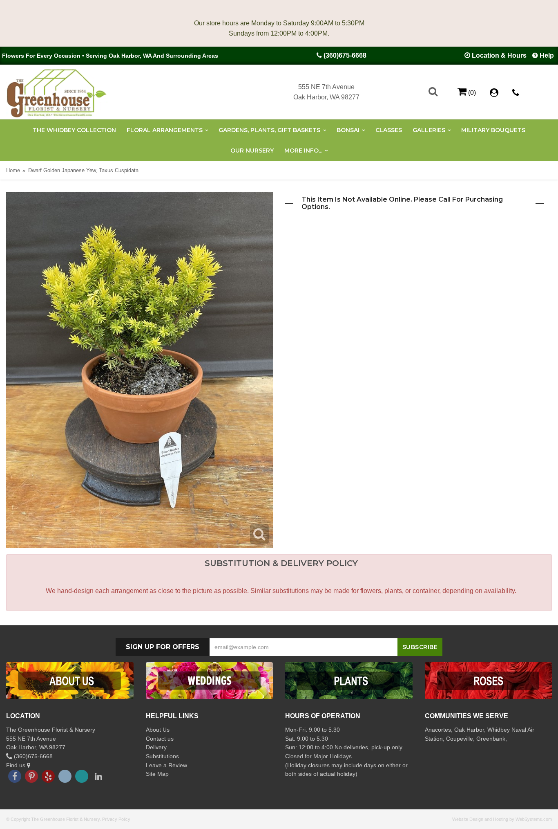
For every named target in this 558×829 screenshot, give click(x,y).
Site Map (157, 774)
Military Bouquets (493, 130)
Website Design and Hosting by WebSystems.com (502, 819)
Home (13, 170)
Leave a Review (166, 765)
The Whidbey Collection (74, 130)
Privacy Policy (116, 819)
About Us (158, 729)
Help (547, 55)
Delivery (156, 747)
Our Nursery (252, 150)
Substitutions (162, 756)
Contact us (160, 738)
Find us (16, 765)
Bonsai (348, 130)
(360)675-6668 (345, 55)
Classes (388, 130)
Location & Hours (499, 55)
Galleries (429, 130)
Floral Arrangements (165, 130)
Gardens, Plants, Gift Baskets (269, 130)
